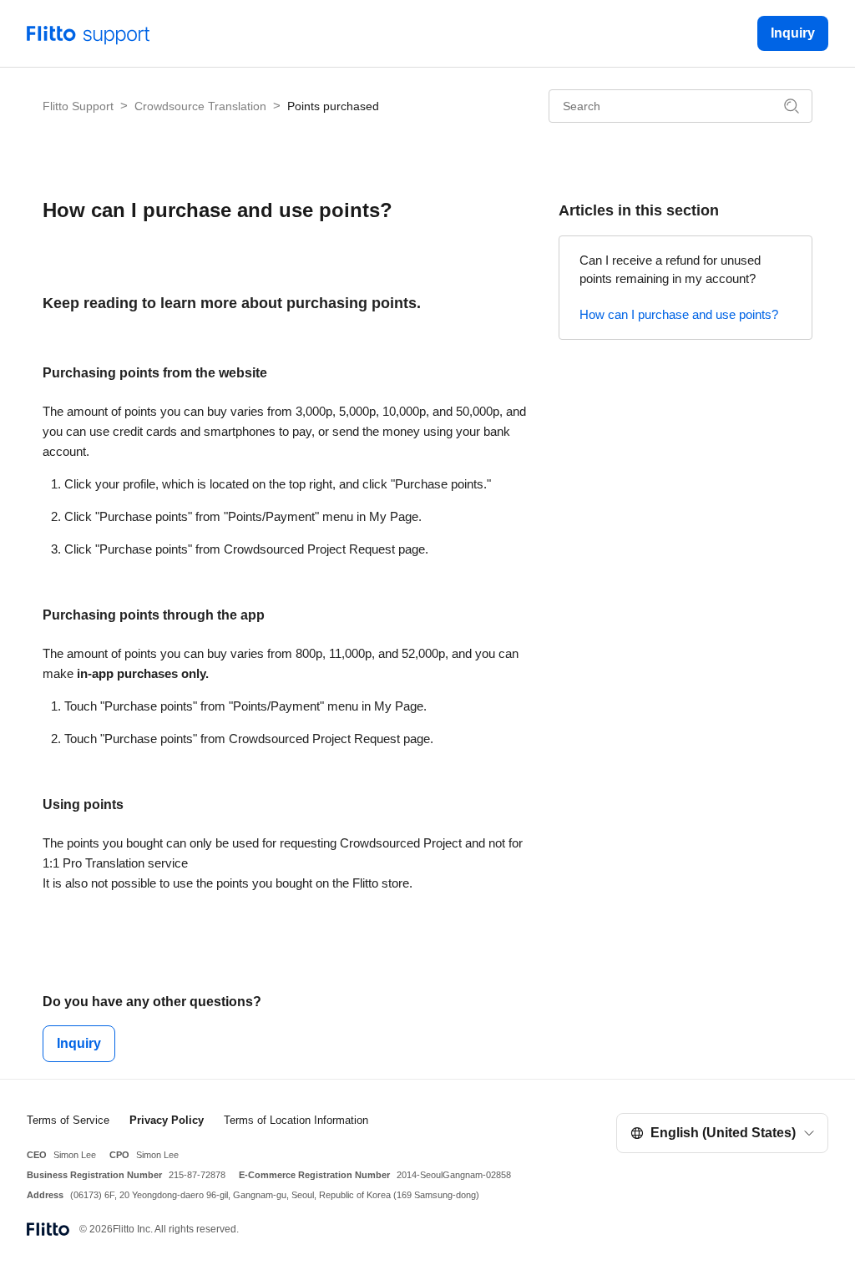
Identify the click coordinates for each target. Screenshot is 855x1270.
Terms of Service (68, 1120)
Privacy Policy (166, 1120)
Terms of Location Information (296, 1120)
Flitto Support (78, 106)
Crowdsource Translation (200, 106)
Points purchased (333, 106)
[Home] (88, 32)
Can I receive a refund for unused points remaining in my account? (670, 269)
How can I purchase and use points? (678, 314)
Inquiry (793, 33)
